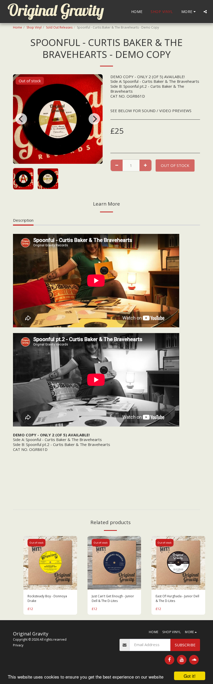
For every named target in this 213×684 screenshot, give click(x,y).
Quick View (50, 584)
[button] (205, 11)
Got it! (190, 676)
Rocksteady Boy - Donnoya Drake (47, 598)
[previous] (21, 119)
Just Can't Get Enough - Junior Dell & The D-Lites (113, 598)
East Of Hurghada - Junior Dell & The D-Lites (177, 598)
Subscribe (185, 644)
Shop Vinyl (34, 27)
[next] (94, 119)
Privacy (18, 645)
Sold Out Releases (59, 27)
